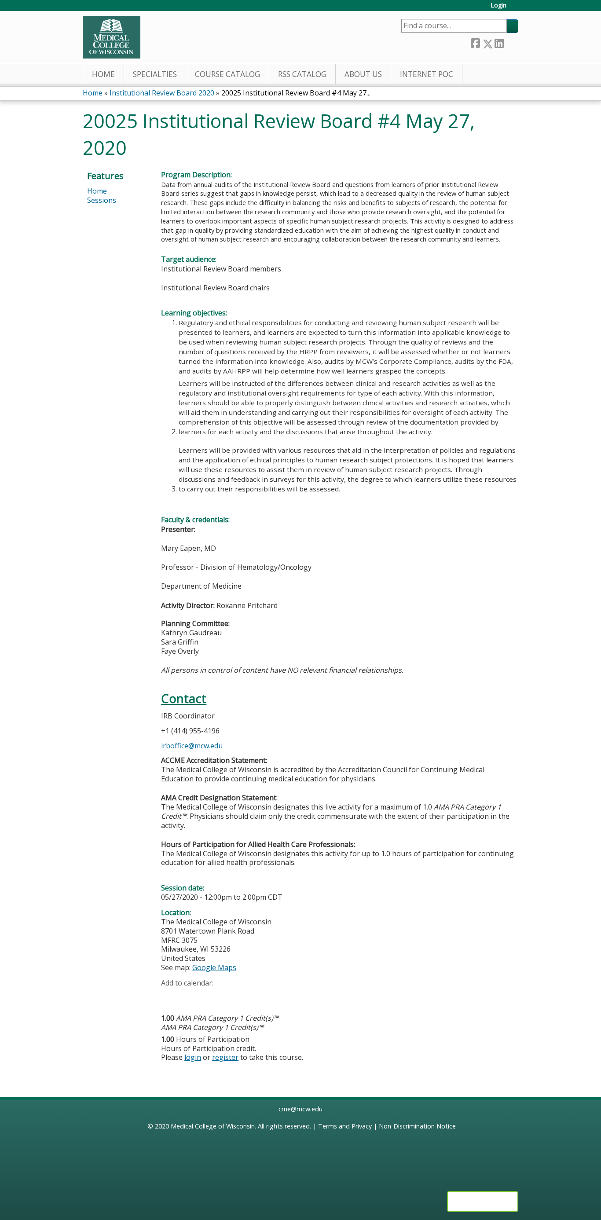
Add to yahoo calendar (190, 996)
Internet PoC (426, 74)
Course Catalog (227, 74)
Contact (183, 698)
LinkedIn (499, 42)
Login (498, 5)
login (192, 1057)
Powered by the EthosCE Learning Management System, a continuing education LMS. (482, 1201)
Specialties (155, 74)
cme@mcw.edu (300, 1109)
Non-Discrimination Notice (417, 1126)
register (225, 1057)
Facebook (475, 42)
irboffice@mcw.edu (192, 746)
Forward (510, 41)
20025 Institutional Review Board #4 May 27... (295, 93)
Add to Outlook (231, 996)
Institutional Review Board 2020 (162, 93)
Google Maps (214, 967)
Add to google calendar (170, 996)
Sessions (101, 200)
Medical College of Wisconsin (213, 1126)
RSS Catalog (302, 74)
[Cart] (515, 8)
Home (103, 74)
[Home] (111, 37)
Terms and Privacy (345, 1126)
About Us (363, 74)
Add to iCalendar (210, 996)
